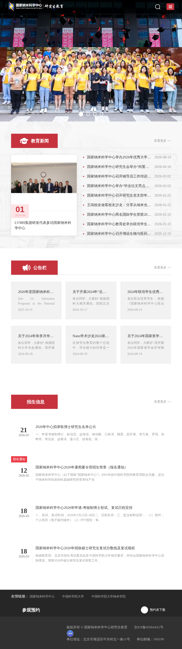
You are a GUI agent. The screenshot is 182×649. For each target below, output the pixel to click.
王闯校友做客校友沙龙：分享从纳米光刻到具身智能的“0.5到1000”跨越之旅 (119, 205)
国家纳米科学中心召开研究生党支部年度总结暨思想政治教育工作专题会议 (119, 195)
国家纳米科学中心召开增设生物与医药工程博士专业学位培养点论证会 (119, 233)
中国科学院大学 (73, 596)
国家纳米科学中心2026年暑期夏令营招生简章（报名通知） (82, 467)
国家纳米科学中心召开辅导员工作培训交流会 (119, 176)
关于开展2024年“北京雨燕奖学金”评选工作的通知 (91, 292)
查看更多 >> (162, 140)
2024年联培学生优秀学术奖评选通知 (145, 292)
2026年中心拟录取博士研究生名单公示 (66, 427)
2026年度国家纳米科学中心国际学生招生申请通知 (36, 292)
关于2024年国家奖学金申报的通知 (145, 336)
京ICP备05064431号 (148, 627)
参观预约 (31, 609)
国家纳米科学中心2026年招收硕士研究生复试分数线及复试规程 (85, 548)
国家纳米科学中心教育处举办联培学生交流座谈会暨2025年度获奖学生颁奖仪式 (119, 224)
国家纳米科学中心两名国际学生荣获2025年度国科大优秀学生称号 (119, 214)
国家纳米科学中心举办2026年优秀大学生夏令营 (119, 157)
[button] (80, 114)
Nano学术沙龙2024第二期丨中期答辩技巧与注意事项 (91, 336)
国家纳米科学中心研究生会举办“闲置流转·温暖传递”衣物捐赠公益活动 (119, 167)
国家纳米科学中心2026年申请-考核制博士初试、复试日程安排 (84, 508)
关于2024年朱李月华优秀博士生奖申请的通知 (36, 336)
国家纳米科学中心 (42, 596)
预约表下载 (157, 609)
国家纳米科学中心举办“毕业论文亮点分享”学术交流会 (119, 186)
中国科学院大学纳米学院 (108, 596)
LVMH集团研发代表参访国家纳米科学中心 (43, 225)
